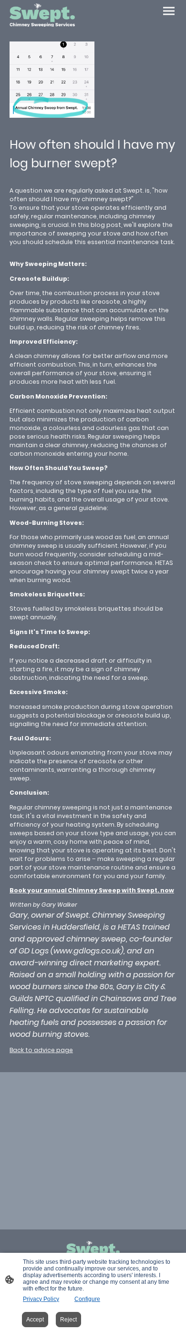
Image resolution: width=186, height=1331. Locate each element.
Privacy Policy (41, 1299)
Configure (87, 1299)
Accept (35, 1319)
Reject (68, 1319)
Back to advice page (41, 1050)
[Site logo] (42, 15)
